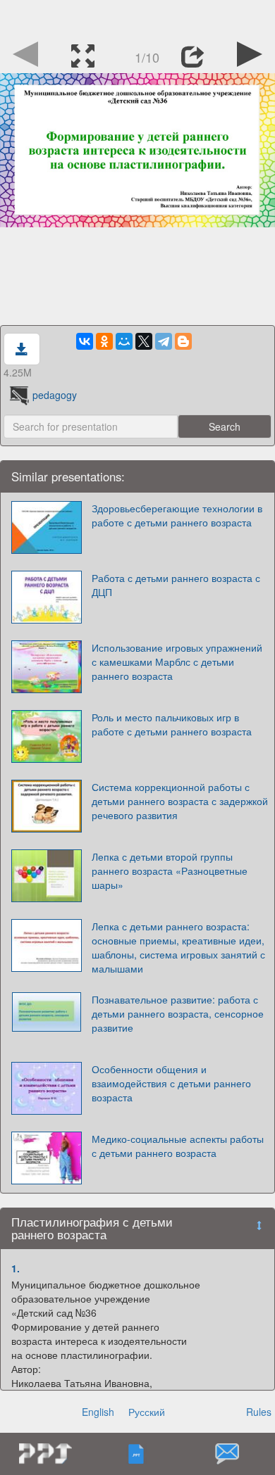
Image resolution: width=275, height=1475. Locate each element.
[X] (143, 341)
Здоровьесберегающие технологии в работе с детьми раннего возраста (177, 515)
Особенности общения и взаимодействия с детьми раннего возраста (171, 1083)
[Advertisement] (137, 17)
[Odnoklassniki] (104, 341)
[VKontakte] (84, 341)
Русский (146, 1412)
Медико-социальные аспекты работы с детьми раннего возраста (178, 1146)
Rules (258, 1412)
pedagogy (54, 395)
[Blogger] (183, 341)
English (98, 1412)
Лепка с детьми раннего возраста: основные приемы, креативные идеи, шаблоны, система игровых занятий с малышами (178, 947)
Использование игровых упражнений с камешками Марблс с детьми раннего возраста (177, 661)
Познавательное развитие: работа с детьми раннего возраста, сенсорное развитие (178, 1013)
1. (15, 1268)
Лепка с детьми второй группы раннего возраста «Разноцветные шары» (170, 870)
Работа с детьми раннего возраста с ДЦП (176, 585)
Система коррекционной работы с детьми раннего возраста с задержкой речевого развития (180, 801)
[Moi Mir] (124, 341)
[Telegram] (163, 341)
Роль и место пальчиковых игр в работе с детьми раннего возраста (172, 724)
